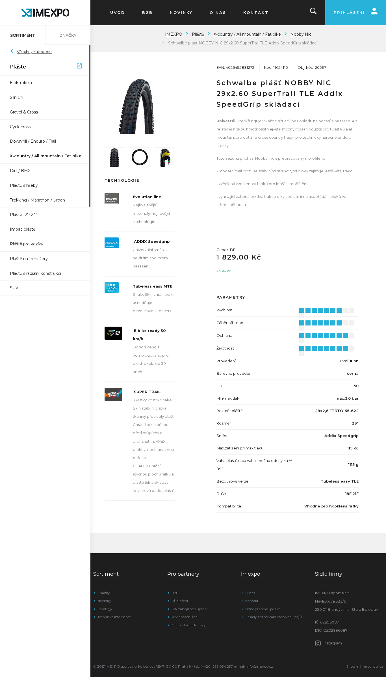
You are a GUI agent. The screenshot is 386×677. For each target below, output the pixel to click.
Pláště (42, 67)
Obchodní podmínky (189, 625)
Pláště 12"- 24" (23, 214)
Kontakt (252, 601)
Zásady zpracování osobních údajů (273, 617)
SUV (14, 287)
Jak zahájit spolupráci (189, 609)
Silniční (16, 97)
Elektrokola (21, 82)
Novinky (104, 601)
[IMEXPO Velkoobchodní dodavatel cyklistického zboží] (45, 12)
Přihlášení (180, 601)
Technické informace (114, 617)
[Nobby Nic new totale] (140, 157)
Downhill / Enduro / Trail (33, 141)
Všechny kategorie (34, 51)
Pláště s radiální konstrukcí (35, 273)
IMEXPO (173, 34)
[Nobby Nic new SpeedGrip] (140, 106)
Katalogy (104, 609)
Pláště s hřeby (24, 185)
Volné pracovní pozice (263, 609)
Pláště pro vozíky (26, 244)
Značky (103, 593)
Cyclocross (20, 126)
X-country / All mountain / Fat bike (45, 155)
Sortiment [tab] (22, 35)
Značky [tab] (68, 35)
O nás (250, 593)
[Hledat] (313, 12)
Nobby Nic (300, 34)
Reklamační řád (185, 617)
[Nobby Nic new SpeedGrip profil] (114, 157)
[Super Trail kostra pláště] (165, 157)
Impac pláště (22, 229)
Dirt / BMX (20, 170)
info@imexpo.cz (259, 666)
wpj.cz (377, 666)
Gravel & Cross (24, 112)
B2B (175, 593)
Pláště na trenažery (29, 258)
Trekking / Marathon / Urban (37, 200)
